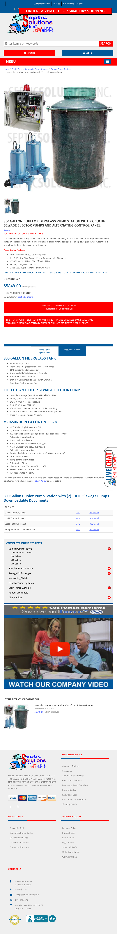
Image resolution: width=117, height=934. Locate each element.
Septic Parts (17, 69)
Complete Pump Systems (36, 69)
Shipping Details (69, 804)
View (78, 512)
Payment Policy (69, 828)
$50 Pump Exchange (19, 837)
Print (8, 230)
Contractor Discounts (72, 780)
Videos (80, 3)
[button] (110, 466)
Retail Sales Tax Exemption (74, 799)
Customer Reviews (70, 766)
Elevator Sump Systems (21, 583)
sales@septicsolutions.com (27, 894)
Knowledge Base (69, 794)
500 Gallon (16, 556)
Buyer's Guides (69, 790)
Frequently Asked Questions (75, 785)
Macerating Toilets (18, 578)
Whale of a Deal (17, 828)
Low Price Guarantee (19, 842)
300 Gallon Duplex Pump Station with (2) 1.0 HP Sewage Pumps (63, 705)
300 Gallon (16, 560)
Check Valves (15, 597)
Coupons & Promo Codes (21, 833)
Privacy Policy (68, 833)
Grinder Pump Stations (21, 552)
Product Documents (72, 349)
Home (6, 69)
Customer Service (42, 3)
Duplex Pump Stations (61, 69)
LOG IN (89, 53)
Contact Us (67, 771)
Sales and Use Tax (70, 847)
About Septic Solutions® (73, 775)
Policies (56, 3)
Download (94, 512)
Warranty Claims (69, 856)
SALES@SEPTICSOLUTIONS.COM (20, 323)
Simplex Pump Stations (21, 568)
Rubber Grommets (18, 593)
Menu (11, 61)
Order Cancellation (70, 852)
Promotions (68, 3)
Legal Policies (68, 842)
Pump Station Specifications (45, 351)
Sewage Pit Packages (20, 573)
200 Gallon (16, 563)
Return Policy (40, 481)
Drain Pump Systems (20, 588)
